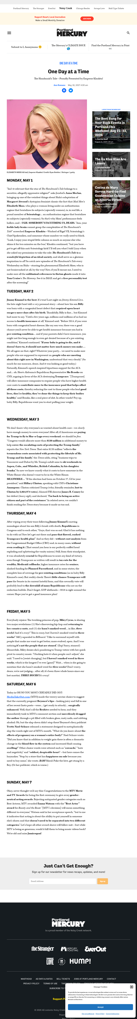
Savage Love (99, 8)
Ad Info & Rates (44, 979)
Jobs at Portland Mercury (88, 979)
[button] (131, 987)
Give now (87, 19)
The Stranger (38, 8)
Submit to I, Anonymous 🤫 (26, 47)
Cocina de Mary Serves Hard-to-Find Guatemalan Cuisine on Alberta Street (110, 194)
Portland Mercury (21, 8)
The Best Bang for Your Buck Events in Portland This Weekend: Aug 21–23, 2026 (111, 127)
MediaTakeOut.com (18, 697)
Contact (111, 979)
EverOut (51, 8)
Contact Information (112, 1014)
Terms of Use (50, 983)
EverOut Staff (102, 139)
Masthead (26, 979)
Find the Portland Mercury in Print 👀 (111, 47)
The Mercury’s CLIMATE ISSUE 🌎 (68, 47)
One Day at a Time (69, 63)
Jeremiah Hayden (103, 168)
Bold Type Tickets (116, 8)
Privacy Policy (100, 1014)
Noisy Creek (65, 8)
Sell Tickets (63, 979)
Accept (101, 1007)
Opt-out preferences (88, 1014)
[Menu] (9, 33)
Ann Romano (59, 85)
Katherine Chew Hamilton (107, 204)
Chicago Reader (83, 8)
